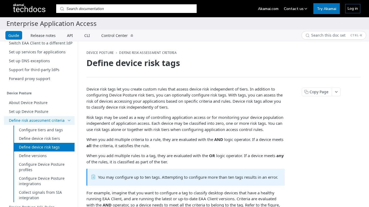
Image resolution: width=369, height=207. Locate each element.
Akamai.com (268, 8)
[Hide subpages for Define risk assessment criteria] (69, 120)
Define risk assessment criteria (147, 53)
